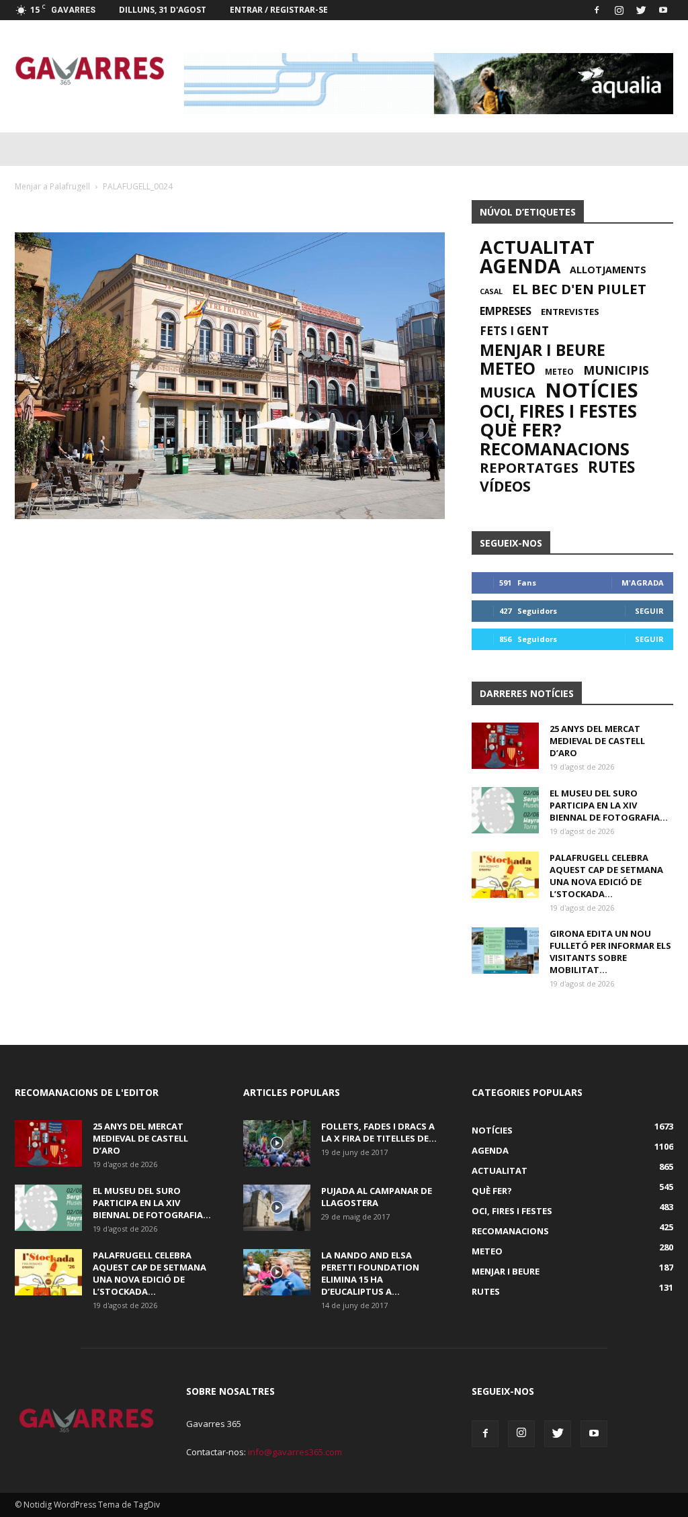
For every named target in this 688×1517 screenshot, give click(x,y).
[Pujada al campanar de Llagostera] (276, 1208)
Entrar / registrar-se (279, 9)
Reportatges (529, 467)
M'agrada (642, 583)
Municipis (616, 370)
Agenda (520, 266)
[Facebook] (597, 10)
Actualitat (537, 247)
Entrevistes (570, 312)
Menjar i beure (542, 350)
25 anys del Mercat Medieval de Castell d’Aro (597, 741)
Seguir (649, 611)
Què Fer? (521, 430)
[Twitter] (641, 10)
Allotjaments (608, 270)
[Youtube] (663, 10)
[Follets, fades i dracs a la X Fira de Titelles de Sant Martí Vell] (276, 1143)
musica (507, 392)
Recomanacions (555, 449)
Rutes (611, 467)
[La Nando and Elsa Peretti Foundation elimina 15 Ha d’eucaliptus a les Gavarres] (276, 1272)
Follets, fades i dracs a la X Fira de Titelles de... (379, 1132)
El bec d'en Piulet (579, 289)
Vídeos (505, 486)
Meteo (507, 369)
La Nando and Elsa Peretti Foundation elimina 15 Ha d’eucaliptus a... (370, 1273)
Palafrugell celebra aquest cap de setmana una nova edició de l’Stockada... (606, 876)
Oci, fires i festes (558, 411)
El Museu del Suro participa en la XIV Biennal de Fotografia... (609, 805)
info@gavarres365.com (295, 1452)
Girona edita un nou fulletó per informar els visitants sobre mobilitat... (610, 951)
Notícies (591, 390)
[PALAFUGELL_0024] (230, 515)
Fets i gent (514, 331)
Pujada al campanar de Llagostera (376, 1197)
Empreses (505, 311)
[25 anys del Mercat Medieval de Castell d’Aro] (505, 746)
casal (491, 291)
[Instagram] (619, 10)
